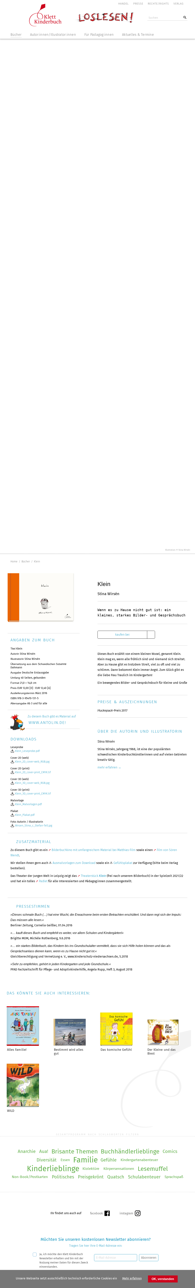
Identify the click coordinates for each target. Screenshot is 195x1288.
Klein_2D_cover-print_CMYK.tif (32, 772)
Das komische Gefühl (116, 1050)
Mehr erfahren (132, 1278)
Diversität (47, 1160)
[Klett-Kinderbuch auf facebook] (100, 1213)
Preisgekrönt (91, 1177)
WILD (10, 1111)
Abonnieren (148, 1257)
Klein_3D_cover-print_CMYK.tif (32, 793)
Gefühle (109, 1160)
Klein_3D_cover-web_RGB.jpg (32, 783)
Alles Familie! (16, 1050)
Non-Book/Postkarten (30, 1177)
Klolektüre (90, 1168)
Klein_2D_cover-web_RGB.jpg (32, 761)
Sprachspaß (174, 1177)
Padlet (43, 881)
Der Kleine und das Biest (161, 1052)
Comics (170, 1151)
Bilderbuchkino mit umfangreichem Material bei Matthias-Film (94, 850)
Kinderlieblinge (53, 1168)
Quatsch (115, 1177)
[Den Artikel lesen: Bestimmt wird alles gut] (70, 1045)
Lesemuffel (153, 1168)
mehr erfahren (107, 767)
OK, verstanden (163, 1279)
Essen (65, 1160)
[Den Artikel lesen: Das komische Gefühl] (116, 1045)
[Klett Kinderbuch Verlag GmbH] (45, 25)
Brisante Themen (74, 1151)
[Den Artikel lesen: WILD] (23, 1106)
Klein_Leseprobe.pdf (27, 751)
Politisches (63, 1177)
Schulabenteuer (144, 1177)
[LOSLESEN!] (103, 22)
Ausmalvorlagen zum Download (74, 863)
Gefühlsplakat (122, 863)
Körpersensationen (118, 1168)
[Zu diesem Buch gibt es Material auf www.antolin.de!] (42, 730)
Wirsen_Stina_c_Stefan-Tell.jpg (33, 825)
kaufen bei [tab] (122, 634)
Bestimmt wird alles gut (68, 1052)
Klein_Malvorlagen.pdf (28, 804)
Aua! (43, 1151)
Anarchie (27, 1151)
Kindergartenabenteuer (139, 1160)
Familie (85, 1160)
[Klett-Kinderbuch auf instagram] (129, 1213)
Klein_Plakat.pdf (24, 815)
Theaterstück (93, 876)
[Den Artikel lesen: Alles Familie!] (23, 1045)
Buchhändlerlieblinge (130, 1151)
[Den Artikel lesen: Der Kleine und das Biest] (163, 1045)
